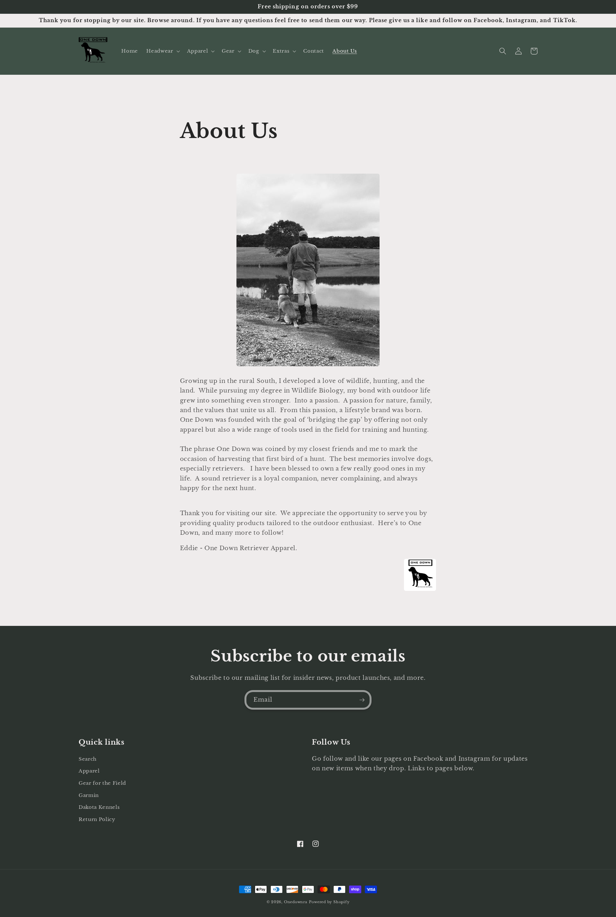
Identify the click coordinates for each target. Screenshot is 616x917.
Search (88, 759)
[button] (162, 51)
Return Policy (97, 819)
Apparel (89, 771)
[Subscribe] (362, 700)
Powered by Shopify (329, 902)
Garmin (89, 795)
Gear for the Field (102, 783)
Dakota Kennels (99, 807)
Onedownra (295, 902)
